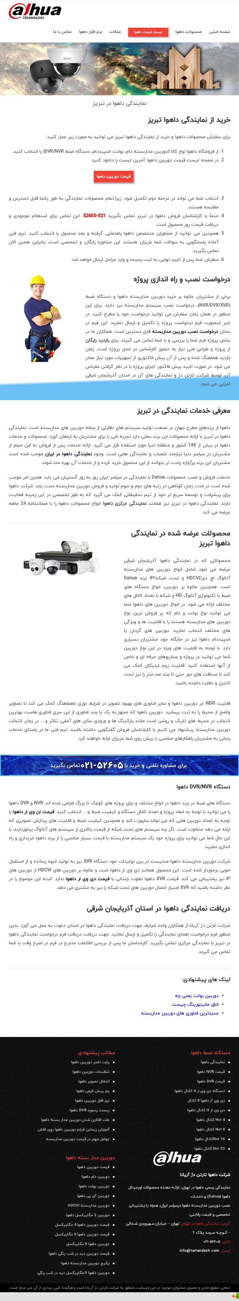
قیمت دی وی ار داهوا (88, 879)
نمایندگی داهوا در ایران (68, 454)
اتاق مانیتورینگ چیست (195, 1004)
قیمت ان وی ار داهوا (33, 812)
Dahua (214, 1196)
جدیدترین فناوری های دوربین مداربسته (180, 1013)
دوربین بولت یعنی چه (197, 996)
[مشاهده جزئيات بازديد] (235, 1296)
